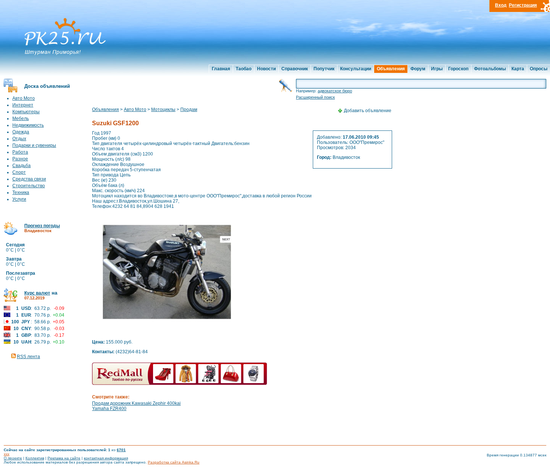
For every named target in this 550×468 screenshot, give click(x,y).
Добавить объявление (367, 110)
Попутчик (324, 68)
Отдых (19, 138)
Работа (20, 152)
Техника (20, 192)
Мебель (20, 118)
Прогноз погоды (42, 225)
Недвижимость (28, 125)
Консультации (355, 68)
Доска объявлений (47, 86)
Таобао (243, 68)
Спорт (19, 172)
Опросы (538, 68)
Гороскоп (458, 68)
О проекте (13, 458)
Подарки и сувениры (34, 145)
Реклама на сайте (64, 458)
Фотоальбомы (490, 68)
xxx (6, 454)
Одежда (20, 132)
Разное (20, 158)
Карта (517, 68)
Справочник (294, 68)
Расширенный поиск (315, 97)
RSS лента (28, 356)
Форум (417, 68)
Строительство (28, 185)
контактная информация (106, 458)
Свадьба (21, 165)
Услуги (19, 199)
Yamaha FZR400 (109, 408)
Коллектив (34, 458)
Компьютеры (26, 111)
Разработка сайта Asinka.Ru (173, 462)
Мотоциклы (163, 109)
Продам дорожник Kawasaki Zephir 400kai (136, 403)
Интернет (22, 105)
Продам (188, 109)
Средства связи (29, 179)
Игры (437, 68)
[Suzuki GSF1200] (167, 333)
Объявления (391, 68)
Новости (266, 68)
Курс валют (37, 293)
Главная (221, 68)
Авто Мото (23, 98)
